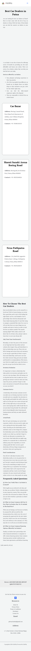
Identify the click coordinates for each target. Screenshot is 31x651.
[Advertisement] (15, 45)
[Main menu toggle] (27, 3)
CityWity (8, 3)
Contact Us (15, 613)
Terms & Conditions (15, 609)
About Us (15, 605)
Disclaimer (15, 611)
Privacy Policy (15, 607)
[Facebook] (15, 598)
